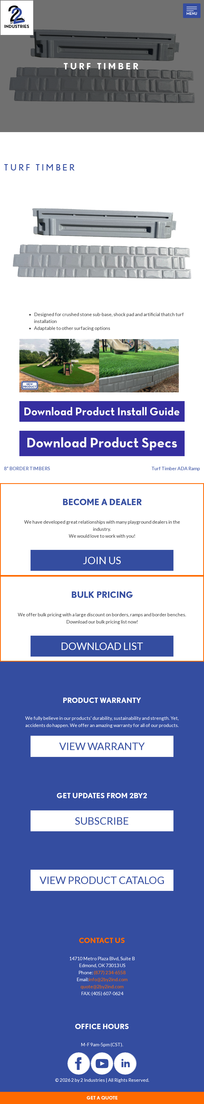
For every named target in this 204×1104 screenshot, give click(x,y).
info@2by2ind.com (108, 979)
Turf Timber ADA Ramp (175, 468)
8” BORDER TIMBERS (27, 468)
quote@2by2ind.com (102, 986)
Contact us (102, 940)
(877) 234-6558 (110, 972)
